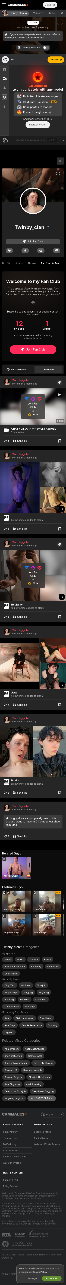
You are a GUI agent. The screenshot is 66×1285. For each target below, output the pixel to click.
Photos (54, 13)
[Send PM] (56, 250)
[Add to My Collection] (59, 441)
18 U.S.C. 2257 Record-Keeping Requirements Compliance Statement (31, 1256)
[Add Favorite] (5, 59)
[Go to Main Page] (20, 4)
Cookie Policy (39, 1272)
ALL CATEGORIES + (41, 1098)
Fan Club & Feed (50, 263)
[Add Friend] (41, 250)
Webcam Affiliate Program (47, 1144)
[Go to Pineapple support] (6, 1244)
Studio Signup (41, 1138)
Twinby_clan (21, 380)
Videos (38, 13)
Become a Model (42, 1132)
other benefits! (43, 118)
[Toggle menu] (4, 5)
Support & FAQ (10, 1180)
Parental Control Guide (14, 1156)
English (50, 1114)
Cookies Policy (11, 1150)
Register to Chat (37, 124)
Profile (6, 263)
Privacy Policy (10, 1132)
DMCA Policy (10, 1144)
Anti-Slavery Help (12, 1163)
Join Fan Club (35, 349)
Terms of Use (10, 1138)
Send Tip (22, 441)
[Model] (60, 161)
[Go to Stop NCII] (22, 1244)
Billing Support (10, 1186)
